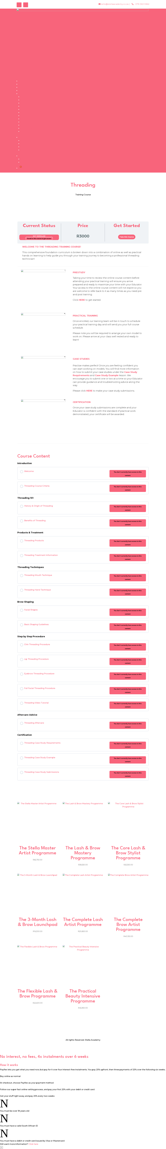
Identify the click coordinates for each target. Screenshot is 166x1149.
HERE (82, 300)
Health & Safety (28, 131)
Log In (24, 159)
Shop (21, 87)
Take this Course (127, 237)
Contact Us (24, 90)
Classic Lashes (28, 97)
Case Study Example (106, 375)
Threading (26, 103)
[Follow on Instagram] (25, 4)
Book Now (24, 84)
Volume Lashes (28, 100)
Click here (33, 1144)
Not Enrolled (39, 236)
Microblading (27, 106)
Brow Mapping (28, 125)
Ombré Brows (27, 109)
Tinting (24, 119)
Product (25, 150)
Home (22, 81)
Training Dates (28, 140)
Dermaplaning (28, 112)
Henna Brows (27, 128)
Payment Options (29, 144)
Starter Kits (26, 147)
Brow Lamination (29, 122)
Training (22, 94)
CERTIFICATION (82, 402)
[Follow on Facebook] (19, 4)
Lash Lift (25, 116)
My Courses (26, 162)
